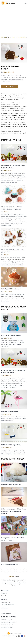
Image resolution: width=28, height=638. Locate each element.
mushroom (4, 177)
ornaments (15, 218)
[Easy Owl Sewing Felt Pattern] (14, 323)
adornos (3, 220)
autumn (21, 294)
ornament (9, 218)
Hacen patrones (5, 602)
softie (24, 77)
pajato (3, 216)
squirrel (21, 175)
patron (16, 80)
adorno (21, 218)
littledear (8, 225)
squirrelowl (4, 259)
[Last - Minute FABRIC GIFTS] (14, 552)
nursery (3, 222)
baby (9, 173)
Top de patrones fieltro (7, 604)
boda (20, 417)
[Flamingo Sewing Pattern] (14, 399)
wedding (15, 417)
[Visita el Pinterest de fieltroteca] (24, 636)
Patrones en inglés (6, 619)
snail (10, 216)
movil (18, 220)
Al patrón (10, 86)
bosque (3, 75)
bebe (15, 173)
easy (21, 340)
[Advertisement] (14, 21)
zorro (20, 177)
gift (11, 220)
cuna (22, 220)
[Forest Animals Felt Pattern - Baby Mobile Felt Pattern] (14, 153)
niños (19, 173)
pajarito (16, 214)
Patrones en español (7, 627)
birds (7, 216)
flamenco (4, 417)
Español (11, 576)
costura (3, 225)
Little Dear (6, 211)
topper (3, 418)
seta (9, 179)
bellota (18, 257)
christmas (10, 296)
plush (20, 77)
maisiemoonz (5, 82)
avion (8, 452)
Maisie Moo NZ (8, 72)
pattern (11, 80)
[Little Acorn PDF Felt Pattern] (14, 277)
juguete (3, 175)
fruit (15, 294)
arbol (6, 179)
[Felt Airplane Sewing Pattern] (14, 432)
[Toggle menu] (25, 3)
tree (17, 175)
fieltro (21, 80)
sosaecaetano (5, 302)
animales (15, 77)
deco (11, 222)
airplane (3, 452)
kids (12, 173)
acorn (3, 298)
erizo (12, 75)
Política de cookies (7, 636)
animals (3, 77)
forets (7, 175)
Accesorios (4, 611)
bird (2, 214)
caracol (14, 216)
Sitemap (15, 636)
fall (18, 294)
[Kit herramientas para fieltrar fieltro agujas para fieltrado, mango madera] (14, 497)
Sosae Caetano (7, 291)
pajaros (21, 214)
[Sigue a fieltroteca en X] (19, 636)
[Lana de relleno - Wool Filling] (14, 472)
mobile (15, 220)
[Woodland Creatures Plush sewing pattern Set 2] (14, 237)
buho (2, 179)
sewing (3, 80)
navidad (16, 296)
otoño (11, 294)
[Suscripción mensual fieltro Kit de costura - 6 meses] (14, 525)
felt (7, 80)
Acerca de (4, 593)
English (17, 576)
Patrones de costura (7, 624)
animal (9, 77)
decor (7, 222)
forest (8, 75)
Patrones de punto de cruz (8, 622)
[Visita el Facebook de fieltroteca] (22, 636)
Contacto (3, 596)
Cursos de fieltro (6, 613)
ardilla (24, 177)
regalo (23, 173)
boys (11, 452)
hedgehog (18, 75)
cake (24, 417)
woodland (4, 173)
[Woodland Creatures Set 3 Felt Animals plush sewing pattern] (14, 194)
